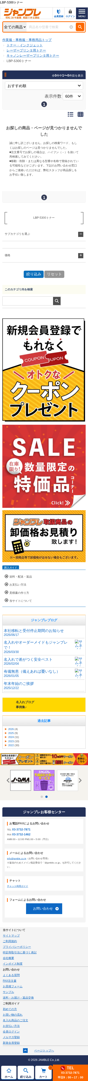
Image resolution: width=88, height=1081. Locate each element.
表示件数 (53, 96)
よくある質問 (11, 975)
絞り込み (25, 1076)
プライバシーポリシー (17, 946)
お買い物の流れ (13, 1014)
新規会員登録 (11, 1042)
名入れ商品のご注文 (15, 1020)
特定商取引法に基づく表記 (20, 952)
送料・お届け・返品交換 (18, 997)
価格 (7, 255)
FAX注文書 (9, 980)
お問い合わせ (43, 908)
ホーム (9, 1076)
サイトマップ (11, 935)
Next (79, 780)
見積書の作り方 (19, 592)
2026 (11, 729)
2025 (11, 733)
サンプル (8, 992)
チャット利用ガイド (17, 886)
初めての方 (10, 1009)
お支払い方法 (17, 584)
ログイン (70, 16)
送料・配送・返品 (20, 576)
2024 (11, 737)
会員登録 (58, 16)
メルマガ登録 (11, 1037)
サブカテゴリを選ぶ (17, 234)
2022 (11, 745)
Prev (9, 780)
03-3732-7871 (21, 829)
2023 (11, 741)
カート (45, 1072)
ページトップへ (44, 1050)
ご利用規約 (10, 941)
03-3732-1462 (21, 834)
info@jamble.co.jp (16, 858)
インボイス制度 (13, 963)
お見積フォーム (13, 986)
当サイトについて (20, 600)
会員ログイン (11, 1031)
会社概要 (8, 958)
